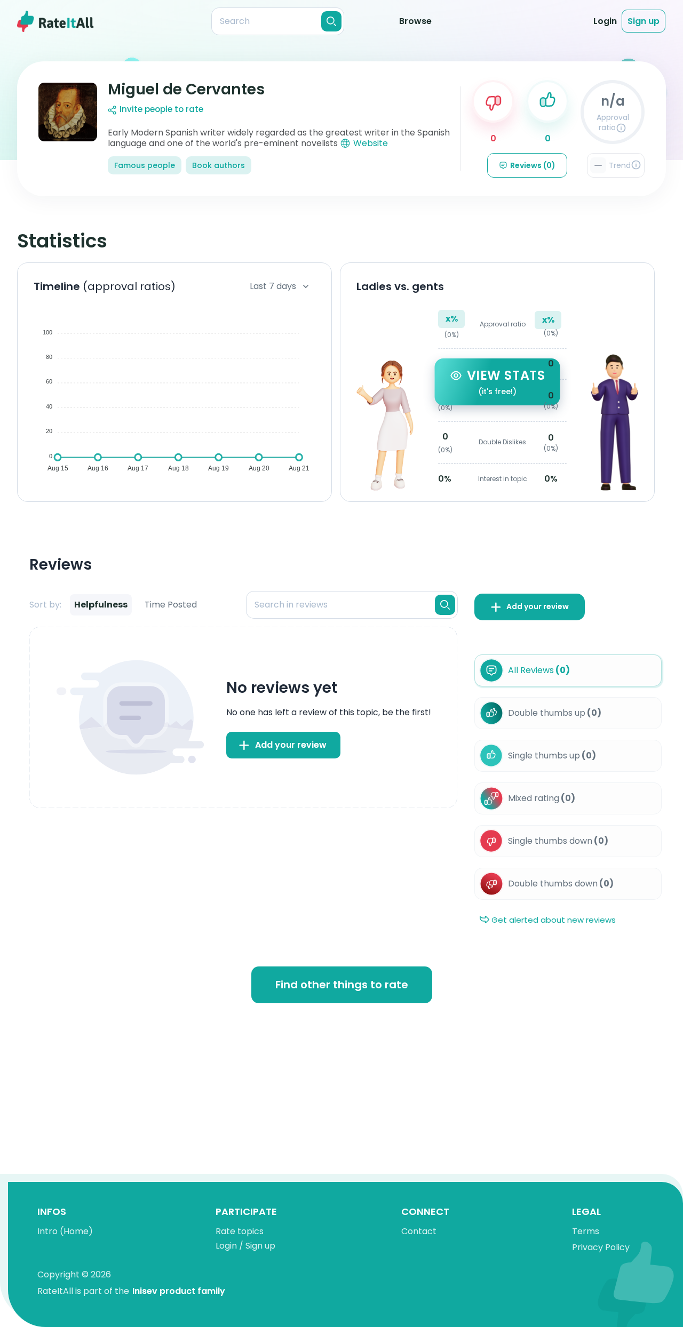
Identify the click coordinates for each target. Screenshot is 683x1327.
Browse (415, 21)
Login (605, 21)
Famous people (144, 165)
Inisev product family (178, 1291)
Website (370, 143)
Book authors (218, 165)
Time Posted (171, 604)
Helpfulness (101, 604)
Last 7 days (273, 286)
